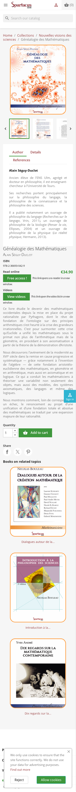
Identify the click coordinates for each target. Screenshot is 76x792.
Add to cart (35, 432)
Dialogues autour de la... (38, 542)
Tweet (18, 452)
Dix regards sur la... (38, 713)
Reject (19, 780)
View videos (16, 296)
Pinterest (28, 452)
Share (7, 452)
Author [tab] (17, 152)
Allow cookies (51, 780)
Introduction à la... (38, 628)
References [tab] (21, 160)
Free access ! (17, 278)
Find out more (20, 770)
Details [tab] (35, 152)
